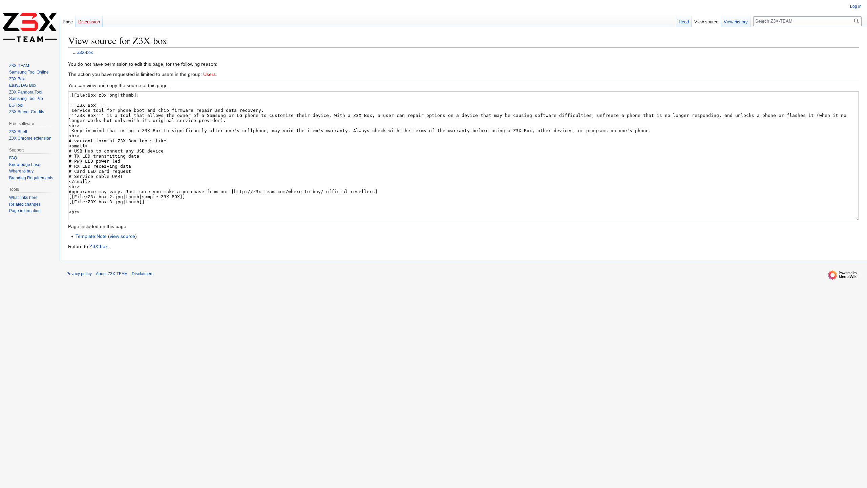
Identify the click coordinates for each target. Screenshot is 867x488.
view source (122, 236)
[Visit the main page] (30, 27)
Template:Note (91, 236)
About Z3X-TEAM (112, 273)
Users (209, 74)
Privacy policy (79, 273)
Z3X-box (85, 52)
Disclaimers (142, 273)
